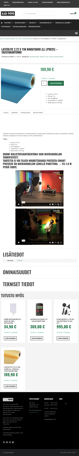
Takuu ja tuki (33, 2)
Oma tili (7, 5)
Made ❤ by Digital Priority (68, 452)
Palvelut (32, 23)
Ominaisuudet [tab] (25, 112)
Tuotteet (7, 23)
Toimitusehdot (47, 2)
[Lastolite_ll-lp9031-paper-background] (20, 86)
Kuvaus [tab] (6, 112)
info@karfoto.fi (33, 412)
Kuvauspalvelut (46, 23)
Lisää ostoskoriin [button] (10, 338)
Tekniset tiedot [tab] (38, 112)
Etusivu (2, 39)
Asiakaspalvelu (18, 2)
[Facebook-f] (4, 442)
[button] (76, 33)
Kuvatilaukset (20, 23)
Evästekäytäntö (34, 26)
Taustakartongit (34, 57)
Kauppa (7, 39)
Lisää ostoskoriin (56, 83)
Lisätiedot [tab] (14, 112)
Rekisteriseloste (63, 2)
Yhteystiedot (6, 26)
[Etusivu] (1, 23)
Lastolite (19, 260)
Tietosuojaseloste (19, 26)
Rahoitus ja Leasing (62, 23)
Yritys (6, 2)
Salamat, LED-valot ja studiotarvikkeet (21, 39)
